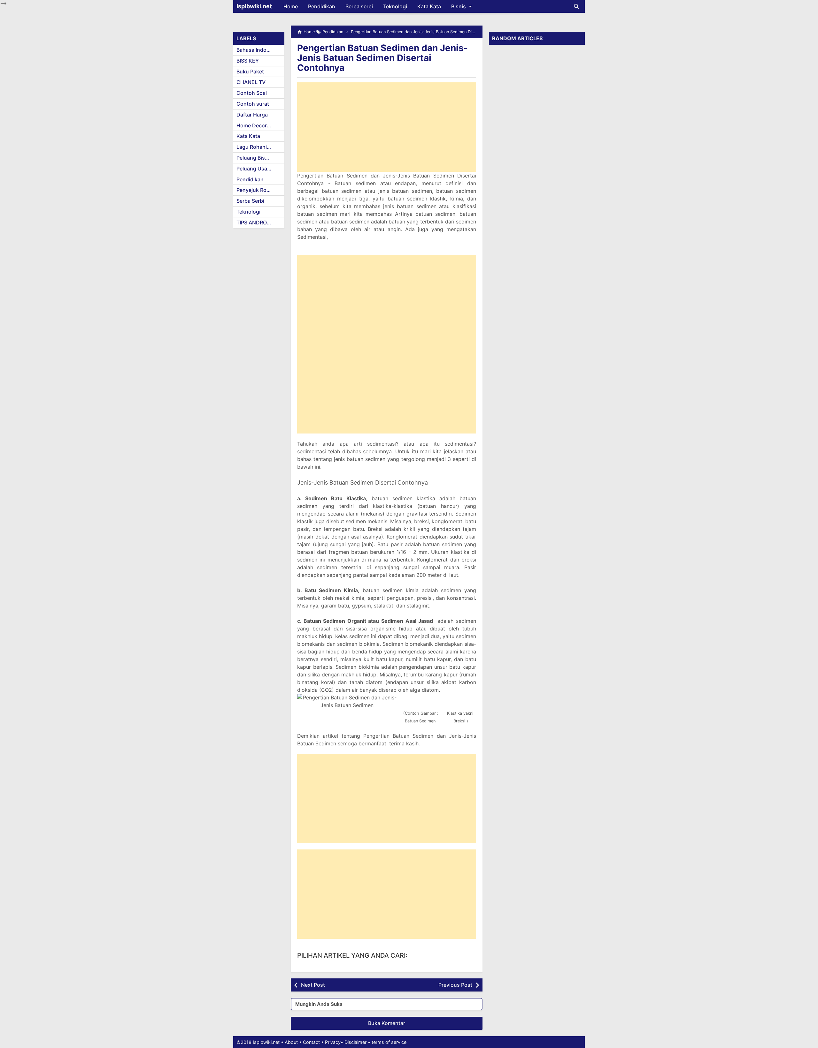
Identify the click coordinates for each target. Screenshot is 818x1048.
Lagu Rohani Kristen (260, 147)
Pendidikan (321, 6)
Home (290, 6)
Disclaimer (355, 1042)
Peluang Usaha (254, 168)
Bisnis (458, 6)
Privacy (333, 1042)
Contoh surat (252, 104)
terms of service (389, 1042)
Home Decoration (257, 125)
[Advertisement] (386, 127)
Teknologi (395, 6)
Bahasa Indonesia (258, 50)
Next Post (313, 985)
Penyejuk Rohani (256, 190)
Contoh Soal (251, 93)
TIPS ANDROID (254, 222)
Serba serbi (359, 6)
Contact (311, 1042)
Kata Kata (429, 6)
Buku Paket (250, 71)
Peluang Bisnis (254, 158)
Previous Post (455, 985)
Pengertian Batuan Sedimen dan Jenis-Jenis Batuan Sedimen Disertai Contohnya (382, 57)
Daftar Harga (252, 114)
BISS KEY (247, 60)
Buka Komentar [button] (386, 1023)
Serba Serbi (250, 201)
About (291, 1042)
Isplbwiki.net (254, 6)
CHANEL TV (251, 82)
